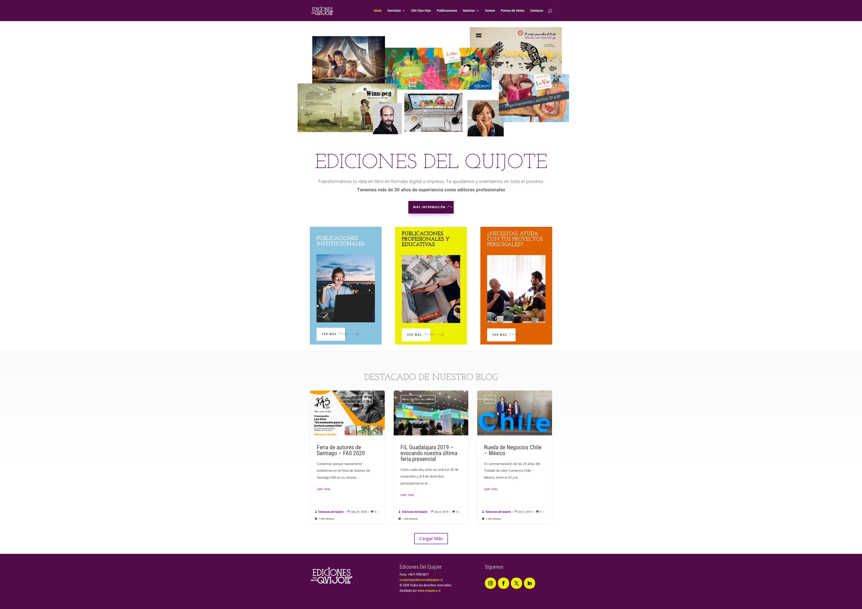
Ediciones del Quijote (330, 511)
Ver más (329, 334)
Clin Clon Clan (421, 10)
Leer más (323, 489)
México (489, 399)
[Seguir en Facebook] (503, 583)
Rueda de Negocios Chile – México (514, 457)
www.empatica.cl (429, 591)
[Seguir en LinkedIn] (529, 583)
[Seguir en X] (516, 583)
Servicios (394, 10)
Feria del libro (326, 399)
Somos (490, 10)
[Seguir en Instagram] (490, 583)
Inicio (378, 10)
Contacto (536, 10)
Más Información (429, 207)
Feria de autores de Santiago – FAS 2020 (347, 457)
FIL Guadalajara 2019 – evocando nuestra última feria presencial (431, 457)
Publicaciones (447, 10)
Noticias (469, 10)
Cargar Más (431, 538)
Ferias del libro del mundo (355, 399)
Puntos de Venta (512, 10)
